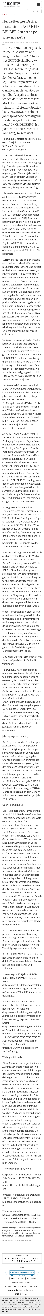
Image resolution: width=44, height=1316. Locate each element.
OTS (3, 15)
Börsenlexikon (22, 1255)
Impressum (31, 1278)
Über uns (33, 1286)
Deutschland (10, 15)
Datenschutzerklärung (21, 1282)
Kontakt (21, 1278)
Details (31, 1309)
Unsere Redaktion (15, 1290)
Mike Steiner (29, 1290)
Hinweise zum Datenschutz (16, 1286)
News (13, 1278)
